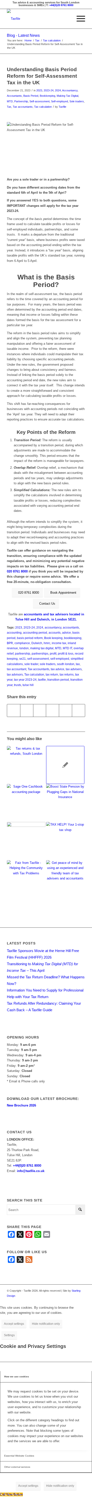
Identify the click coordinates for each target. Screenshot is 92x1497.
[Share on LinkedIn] (52, 710)
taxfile (42, 679)
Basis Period (30, 95)
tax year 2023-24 (25, 679)
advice (66, 632)
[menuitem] (78, 19)
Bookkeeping (47, 95)
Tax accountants (23, 106)
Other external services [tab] (17, 1467)
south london (65, 664)
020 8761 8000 (17, 571)
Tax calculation (43, 106)
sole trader (31, 664)
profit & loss (65, 653)
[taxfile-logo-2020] (38, 19)
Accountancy (70, 90)
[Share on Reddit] (65, 710)
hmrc (47, 643)
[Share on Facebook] (13, 710)
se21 (22, 658)
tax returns (67, 674)
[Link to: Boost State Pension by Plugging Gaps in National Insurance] (65, 803)
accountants (71, 627)
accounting (14, 632)
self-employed (59, 658)
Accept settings (14, 1323)
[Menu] (78, 19)
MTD (10, 101)
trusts (17, 685)
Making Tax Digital (67, 95)
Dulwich (36, 643)
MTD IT (67, 648)
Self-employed (59, 101)
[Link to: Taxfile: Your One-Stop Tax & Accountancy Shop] (65, 841)
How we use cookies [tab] (16, 1376)
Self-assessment (39, 101)
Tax (9, 106)
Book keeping (53, 637)
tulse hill (28, 685)
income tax (59, 643)
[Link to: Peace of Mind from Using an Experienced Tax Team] (65, 879)
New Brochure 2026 (21, 1105)
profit (53, 653)
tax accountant (16, 669)
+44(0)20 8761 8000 (61, 5)
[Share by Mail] (78, 710)
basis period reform (30, 637)
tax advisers (74, 669)
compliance (22, 643)
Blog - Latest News (23, 35)
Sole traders (76, 101)
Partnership (21, 101)
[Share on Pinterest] (39, 710)
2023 (39, 90)
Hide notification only (46, 1323)
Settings (9, 1335)
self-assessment (38, 658)
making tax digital (41, 648)
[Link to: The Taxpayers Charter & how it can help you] (65, 765)
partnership (22, 653)
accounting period (35, 632)
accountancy (53, 627)
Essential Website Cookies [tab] (19, 1455)
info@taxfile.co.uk (30, 1171)
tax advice (57, 669)
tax (78, 664)
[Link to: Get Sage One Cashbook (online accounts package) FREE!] (26, 803)
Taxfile (62, 106)
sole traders (47, 664)
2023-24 (48, 90)
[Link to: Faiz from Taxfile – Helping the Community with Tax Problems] (26, 879)
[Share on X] (26, 710)
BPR (10, 643)
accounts (55, 632)
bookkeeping (72, 637)
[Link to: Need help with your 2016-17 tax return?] (26, 765)
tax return (52, 674)
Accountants (14, 95)
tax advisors (15, 674)
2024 (58, 90)
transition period (58, 679)
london (24, 648)
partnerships (40, 653)
